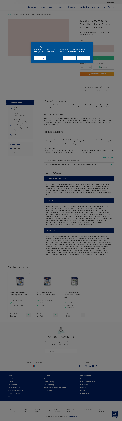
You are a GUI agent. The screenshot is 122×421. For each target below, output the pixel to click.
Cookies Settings (40, 58)
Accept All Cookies (69, 58)
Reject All (83, 58)
